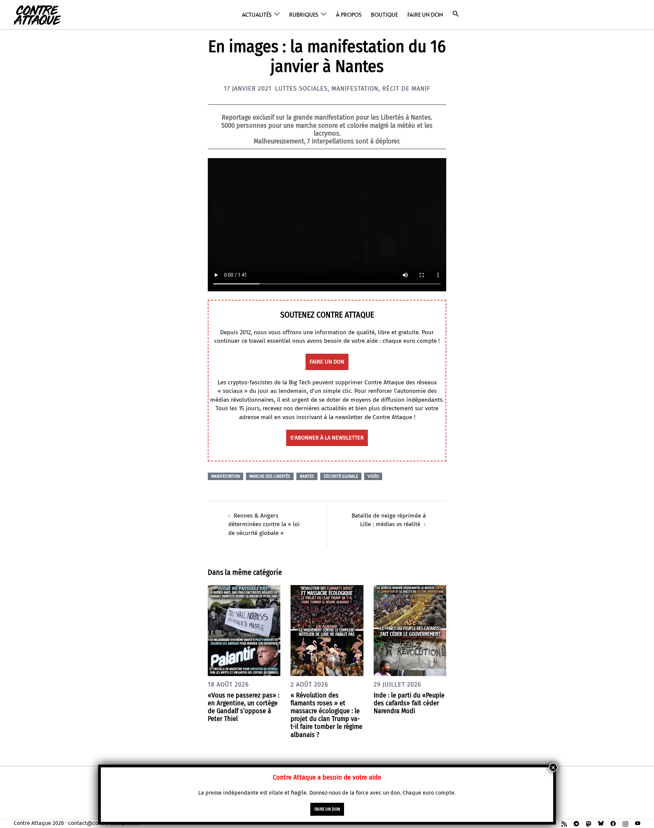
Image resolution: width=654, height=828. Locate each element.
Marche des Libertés (269, 476)
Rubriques (303, 14)
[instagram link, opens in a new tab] (625, 823)
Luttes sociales (301, 88)
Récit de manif (406, 88)
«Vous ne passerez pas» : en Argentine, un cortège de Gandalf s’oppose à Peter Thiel (243, 707)
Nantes (307, 476)
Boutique (384, 14)
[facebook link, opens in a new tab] (613, 823)
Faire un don (425, 14)
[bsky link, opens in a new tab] (601, 823)
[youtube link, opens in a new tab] (637, 823)
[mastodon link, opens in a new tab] (588, 823)
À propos (348, 14)
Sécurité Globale (341, 476)
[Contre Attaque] (37, 14)
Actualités (256, 14)
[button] (455, 13)
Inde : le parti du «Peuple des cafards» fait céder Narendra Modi (409, 703)
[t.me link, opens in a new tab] (576, 823)
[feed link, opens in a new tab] (564, 823)
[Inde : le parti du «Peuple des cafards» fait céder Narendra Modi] (410, 630)
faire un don (327, 361)
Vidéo (373, 476)
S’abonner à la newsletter (327, 437)
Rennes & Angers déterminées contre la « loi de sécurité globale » (264, 524)
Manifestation (354, 88)
